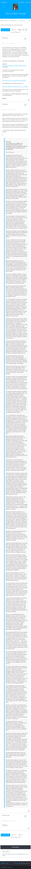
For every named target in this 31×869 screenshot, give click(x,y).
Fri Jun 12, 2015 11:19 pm (9, 43)
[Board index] (15, 7)
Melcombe (5, 38)
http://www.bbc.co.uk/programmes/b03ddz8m (14, 80)
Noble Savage (5, 815)
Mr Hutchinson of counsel (11, 25)
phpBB (9, 867)
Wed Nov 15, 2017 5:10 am (9, 820)
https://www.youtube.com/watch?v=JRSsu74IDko (14, 65)
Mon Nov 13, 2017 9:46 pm (10, 109)
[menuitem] (5, 2)
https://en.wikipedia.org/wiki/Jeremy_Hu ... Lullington (15, 86)
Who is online (5, 851)
